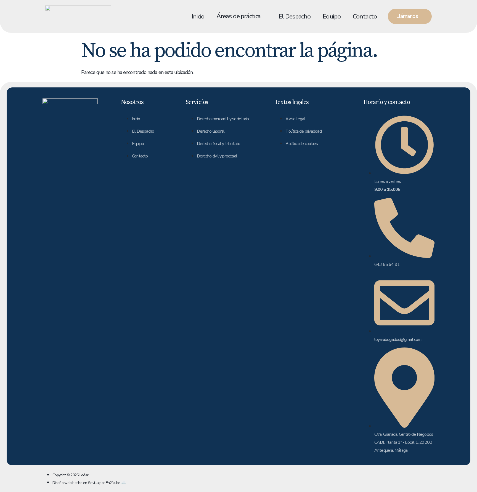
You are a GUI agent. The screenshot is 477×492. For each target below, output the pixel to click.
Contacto (365, 16)
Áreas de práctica (238, 16)
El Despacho (295, 16)
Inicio (198, 16)
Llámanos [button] (407, 16)
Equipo (331, 16)
